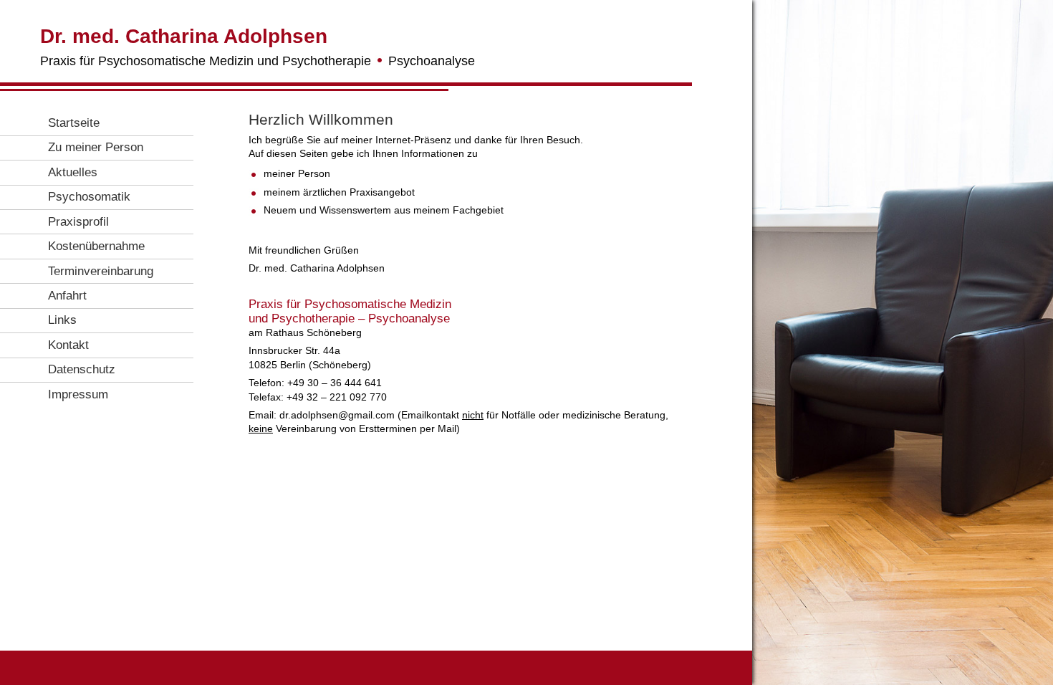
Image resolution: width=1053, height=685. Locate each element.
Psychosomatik (89, 196)
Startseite (74, 123)
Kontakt (68, 345)
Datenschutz (81, 369)
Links (62, 320)
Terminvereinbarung (100, 271)
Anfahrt (67, 295)
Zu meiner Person (95, 147)
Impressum (78, 394)
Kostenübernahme (96, 246)
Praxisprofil (78, 222)
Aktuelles (72, 172)
